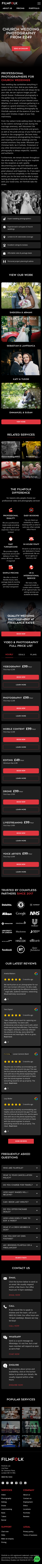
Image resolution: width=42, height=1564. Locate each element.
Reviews (26, 1516)
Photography (6, 1498)
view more (21, 422)
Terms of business (30, 1535)
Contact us (27, 1498)
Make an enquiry (7, 1539)
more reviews (21, 1141)
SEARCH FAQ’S (21, 1258)
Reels (3, 1513)
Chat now (5, 1531)
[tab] (9, 655)
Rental (3, 1520)
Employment (28, 1502)
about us (7, 8)
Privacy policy (28, 1531)
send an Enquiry (21, 48)
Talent (3, 1516)
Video (3, 1495)
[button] (39, 3)
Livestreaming (6, 1509)
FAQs (3, 1535)
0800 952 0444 (6, 1477)
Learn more (21, 685)
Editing (4, 1502)
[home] (9, 3)
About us (26, 1495)
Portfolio (26, 1513)
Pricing (20, 8)
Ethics (25, 1506)
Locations (27, 1509)
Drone (3, 1506)
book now (21, 634)
